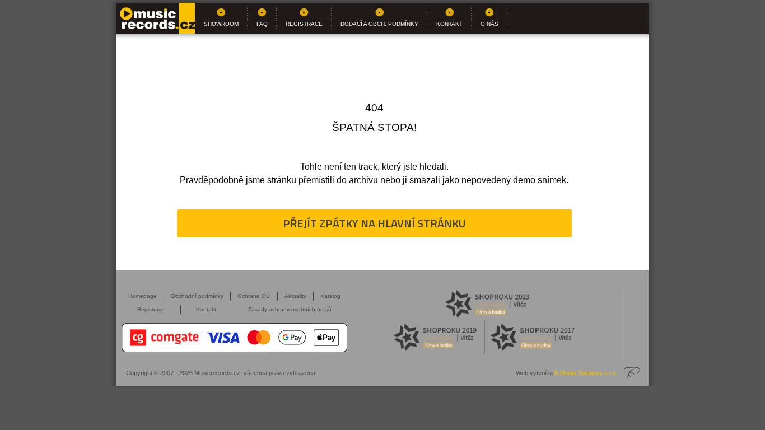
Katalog (330, 296)
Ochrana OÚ (253, 296)
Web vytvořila (567, 373)
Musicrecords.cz (217, 373)
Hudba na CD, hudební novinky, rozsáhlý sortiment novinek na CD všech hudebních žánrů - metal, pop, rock (155, 18)
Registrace (304, 24)
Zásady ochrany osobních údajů (290, 309)
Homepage (142, 296)
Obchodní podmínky (197, 296)
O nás (489, 24)
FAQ (262, 24)
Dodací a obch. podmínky (379, 24)
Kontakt (449, 24)
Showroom (221, 24)
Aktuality (295, 296)
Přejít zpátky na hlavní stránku (374, 223)
